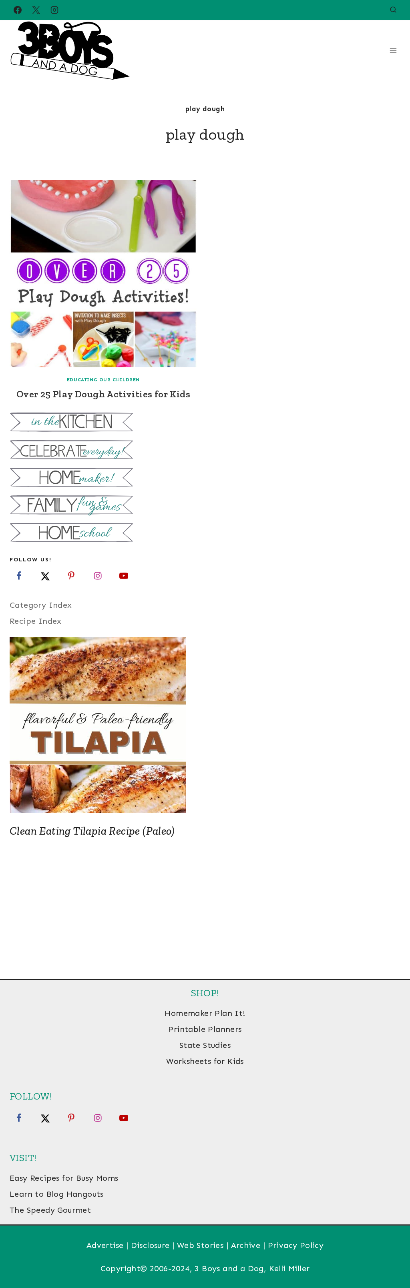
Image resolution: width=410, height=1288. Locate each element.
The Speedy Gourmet (50, 1210)
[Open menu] (393, 50)
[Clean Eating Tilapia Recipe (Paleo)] (205, 725)
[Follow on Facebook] (19, 576)
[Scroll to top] (390, 1256)
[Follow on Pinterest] (71, 576)
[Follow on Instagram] (97, 576)
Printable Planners (204, 1029)
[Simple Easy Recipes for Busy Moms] (205, 423)
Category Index (41, 605)
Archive (246, 1245)
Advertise (105, 1245)
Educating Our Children (103, 380)
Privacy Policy (296, 1245)
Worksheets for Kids (205, 1061)
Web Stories (200, 1245)
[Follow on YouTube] (124, 576)
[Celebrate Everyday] (205, 451)
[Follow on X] (45, 576)
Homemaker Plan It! (205, 1013)
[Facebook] (18, 10)
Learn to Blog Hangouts (57, 1194)
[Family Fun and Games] (205, 506)
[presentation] (103, 273)
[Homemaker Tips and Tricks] (205, 478)
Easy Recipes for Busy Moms (64, 1178)
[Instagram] (54, 10)
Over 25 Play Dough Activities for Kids (103, 394)
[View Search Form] (393, 10)
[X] (36, 10)
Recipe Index (36, 621)
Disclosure (150, 1245)
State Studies (205, 1045)
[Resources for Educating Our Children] (205, 533)
